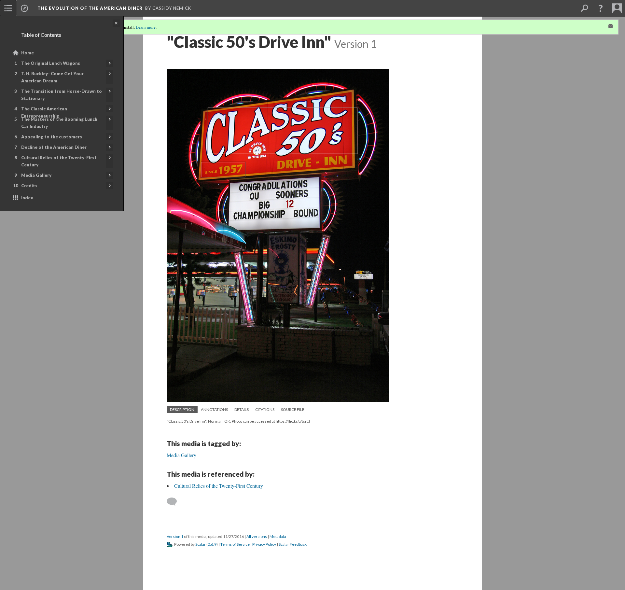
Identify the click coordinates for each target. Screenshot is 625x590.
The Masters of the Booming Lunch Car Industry (59, 123)
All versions (256, 536)
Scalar (200, 544)
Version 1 (175, 536)
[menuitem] (8, 8)
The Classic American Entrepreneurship (44, 112)
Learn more (146, 27)
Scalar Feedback (293, 544)
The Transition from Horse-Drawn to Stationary (61, 95)
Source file (292, 409)
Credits (29, 185)
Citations (264, 409)
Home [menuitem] (27, 52)
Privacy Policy (264, 544)
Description (182, 409)
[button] (600, 8)
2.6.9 (212, 544)
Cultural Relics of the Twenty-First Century (59, 161)
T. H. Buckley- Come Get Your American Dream (52, 77)
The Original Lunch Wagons (50, 63)
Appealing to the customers (51, 136)
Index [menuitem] (27, 197)
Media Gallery (36, 175)
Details (241, 409)
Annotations (214, 409)
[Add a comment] (175, 502)
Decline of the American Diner (54, 147)
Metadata (278, 536)
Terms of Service (235, 544)
